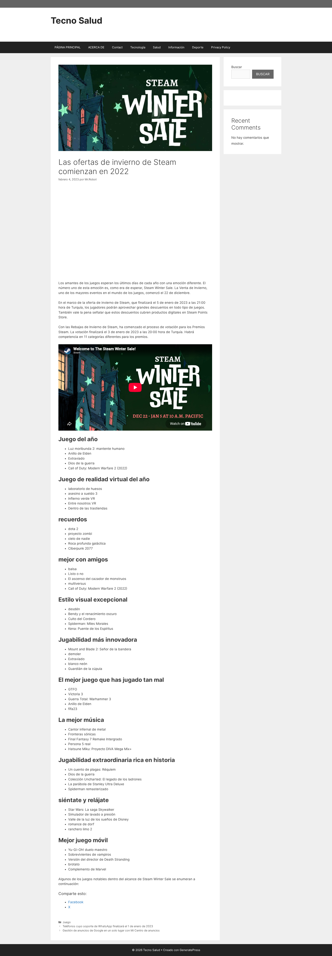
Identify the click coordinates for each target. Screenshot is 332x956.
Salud (157, 47)
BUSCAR (263, 74)
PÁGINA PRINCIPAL (68, 47)
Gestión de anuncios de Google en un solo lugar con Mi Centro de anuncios (111, 930)
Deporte (197, 47)
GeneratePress (190, 950)
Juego (67, 922)
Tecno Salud (76, 20)
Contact (117, 47)
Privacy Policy (220, 47)
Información (176, 47)
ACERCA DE (96, 47)
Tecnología (137, 47)
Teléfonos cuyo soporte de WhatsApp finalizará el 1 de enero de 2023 (108, 926)
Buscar (236, 67)
